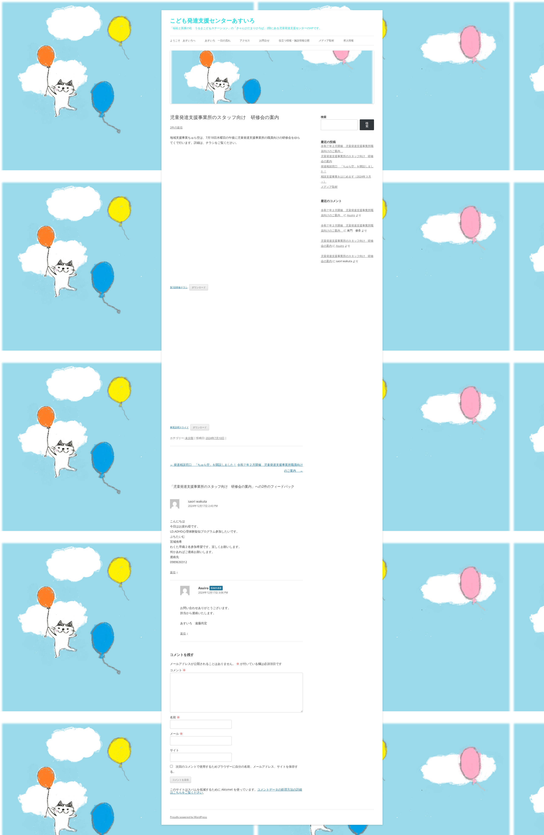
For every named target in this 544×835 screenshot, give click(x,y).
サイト (174, 750)
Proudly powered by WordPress (188, 817)
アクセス (245, 40)
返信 (173, 572)
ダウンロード (199, 287)
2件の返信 (176, 127)
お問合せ (264, 40)
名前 (175, 717)
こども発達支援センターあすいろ (212, 20)
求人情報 (348, 40)
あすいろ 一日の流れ (217, 40)
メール (176, 734)
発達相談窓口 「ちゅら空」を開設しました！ (203, 465)
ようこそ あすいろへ (183, 40)
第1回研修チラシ (179, 287)
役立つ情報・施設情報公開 (294, 40)
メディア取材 (326, 40)
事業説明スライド (179, 427)
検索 (323, 117)
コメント (178, 670)
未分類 (189, 438)
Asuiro (351, 215)
